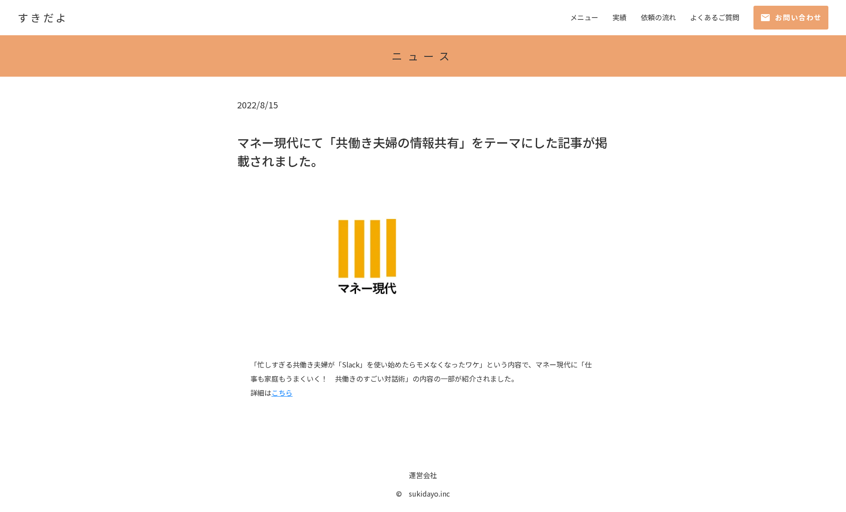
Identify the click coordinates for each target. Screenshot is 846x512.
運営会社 (423, 475)
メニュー (584, 17)
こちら (282, 392)
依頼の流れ (658, 17)
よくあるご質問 (714, 17)
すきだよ (43, 17)
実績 (619, 17)
